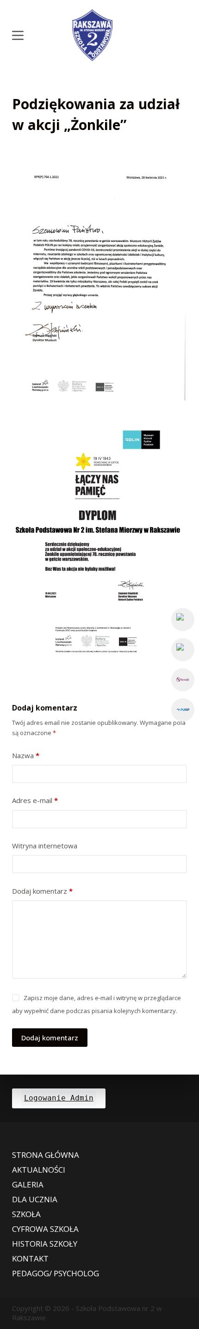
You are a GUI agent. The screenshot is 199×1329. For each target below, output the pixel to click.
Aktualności (38, 1170)
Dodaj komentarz (42, 891)
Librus (182, 679)
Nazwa (25, 755)
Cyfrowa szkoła (45, 1229)
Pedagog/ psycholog (55, 1273)
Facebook (182, 619)
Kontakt (30, 1259)
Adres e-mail (35, 800)
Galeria (28, 1185)
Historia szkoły (44, 1244)
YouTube (182, 649)
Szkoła (26, 1214)
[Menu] (18, 35)
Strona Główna (45, 1155)
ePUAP (182, 709)
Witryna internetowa (44, 845)
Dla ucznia (34, 1199)
